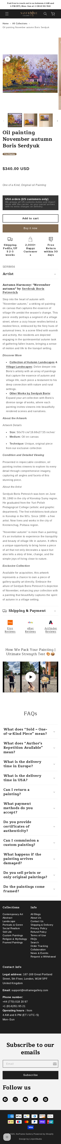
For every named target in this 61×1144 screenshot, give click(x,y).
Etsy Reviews (10, 630)
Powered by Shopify (43, 1134)
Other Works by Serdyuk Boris (30, 393)
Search (35, 942)
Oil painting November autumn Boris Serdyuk (26, 27)
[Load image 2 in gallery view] (30, 120)
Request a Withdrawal (43, 956)
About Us (36, 918)
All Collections (19, 23)
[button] (7, 13)
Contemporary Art (13, 914)
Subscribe (30, 1075)
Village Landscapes (19, 366)
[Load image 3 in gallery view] (46, 120)
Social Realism (11, 928)
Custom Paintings (13, 935)
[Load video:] (30, 677)
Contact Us (37, 921)
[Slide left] (3, 120)
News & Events (39, 953)
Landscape (9, 921)
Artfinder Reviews (51, 630)
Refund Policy (39, 932)
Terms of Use (38, 935)
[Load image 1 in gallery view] (15, 120)
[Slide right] (57, 120)
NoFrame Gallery (24, 1134)
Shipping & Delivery (42, 925)
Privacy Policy (39, 928)
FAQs (34, 939)
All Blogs (36, 914)
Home (6, 23)
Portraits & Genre (13, 925)
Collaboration (38, 949)
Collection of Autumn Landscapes (32, 362)
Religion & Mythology (15, 939)
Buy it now (30, 228)
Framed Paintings (13, 942)
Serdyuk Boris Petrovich (23, 290)
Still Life (7, 932)
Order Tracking (39, 946)
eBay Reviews (30, 630)
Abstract (7, 918)
